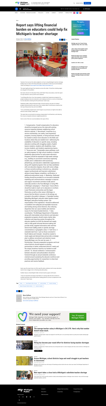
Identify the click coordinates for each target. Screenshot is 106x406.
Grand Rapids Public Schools (31, 283)
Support (61, 12)
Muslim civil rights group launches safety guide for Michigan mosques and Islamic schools (80, 75)
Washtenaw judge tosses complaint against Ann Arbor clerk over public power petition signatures (79, 57)
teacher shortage (52, 283)
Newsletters (69, 12)
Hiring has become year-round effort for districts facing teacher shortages (61, 343)
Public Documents (44, 394)
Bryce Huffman (28, 39)
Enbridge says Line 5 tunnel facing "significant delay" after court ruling (79, 44)
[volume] (20, 9)
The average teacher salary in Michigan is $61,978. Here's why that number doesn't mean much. (61, 329)
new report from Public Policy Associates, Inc (42, 85)
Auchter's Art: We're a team (77, 62)
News (16, 12)
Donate (88, 3)
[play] (16, 9)
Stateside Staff (36, 344)
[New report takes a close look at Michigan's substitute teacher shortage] (24, 375)
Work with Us (43, 391)
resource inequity (39, 286)
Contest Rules (60, 391)
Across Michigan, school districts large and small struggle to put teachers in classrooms (61, 359)
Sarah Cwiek (36, 362)
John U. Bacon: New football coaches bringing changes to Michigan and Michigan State (79, 50)
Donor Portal (79, 3)
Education (35, 326)
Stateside (22, 12)
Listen (47, 12)
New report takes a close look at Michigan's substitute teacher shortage (60, 372)
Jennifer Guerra (36, 332)
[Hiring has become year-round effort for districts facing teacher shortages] (24, 345)
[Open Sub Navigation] (18, 12)
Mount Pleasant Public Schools (26, 286)
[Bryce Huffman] (19, 298)
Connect (54, 12)
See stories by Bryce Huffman (30, 300)
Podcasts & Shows (31, 12)
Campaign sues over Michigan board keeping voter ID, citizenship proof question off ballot (79, 68)
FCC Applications (77, 391)
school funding (43, 283)
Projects (40, 12)
